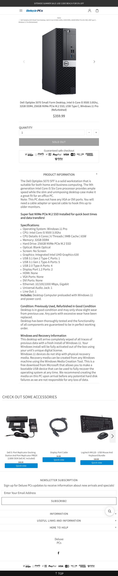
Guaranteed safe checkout (59, 150)
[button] (109, 511)
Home (59, 18)
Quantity (25, 127)
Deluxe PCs (34, 10)
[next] (113, 436)
